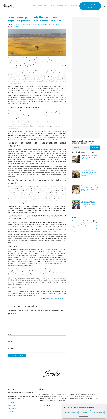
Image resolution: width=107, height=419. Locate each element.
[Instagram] (45, 406)
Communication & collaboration (20, 24)
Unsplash (63, 298)
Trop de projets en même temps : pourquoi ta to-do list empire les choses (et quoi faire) (89, 188)
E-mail (10, 341)
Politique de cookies (83, 416)
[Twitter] (47, 406)
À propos (33, 6)
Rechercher (94, 147)
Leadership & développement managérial (46, 24)
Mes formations (62, 6)
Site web (11, 348)
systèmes (45, 101)
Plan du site (11, 402)
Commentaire (13, 313)
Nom (10, 334)
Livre (48, 6)
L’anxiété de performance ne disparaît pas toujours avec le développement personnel (89, 173)
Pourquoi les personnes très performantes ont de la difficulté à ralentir (90, 157)
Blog (53, 6)
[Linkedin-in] (40, 406)
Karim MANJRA (52, 298)
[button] (104, 6)
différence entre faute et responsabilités (22, 99)
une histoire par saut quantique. (45, 231)
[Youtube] (49, 406)
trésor (10, 83)
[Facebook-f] (42, 406)
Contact (74, 6)
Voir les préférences (97, 412)
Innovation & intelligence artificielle (83, 223)
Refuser (84, 412)
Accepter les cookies (71, 412)
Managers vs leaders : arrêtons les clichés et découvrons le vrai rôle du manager (89, 203)
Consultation (12, 405)
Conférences (41, 6)
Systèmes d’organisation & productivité (85, 229)
